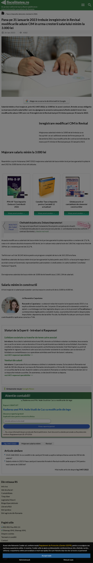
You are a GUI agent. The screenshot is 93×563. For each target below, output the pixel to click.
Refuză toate (68, 560)
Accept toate (46, 556)
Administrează (24, 560)
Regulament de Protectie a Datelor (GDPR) (55, 545)
